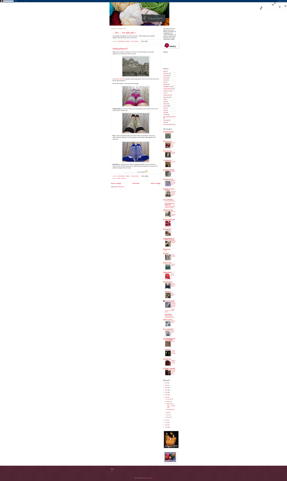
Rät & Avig (167, 249)
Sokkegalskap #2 (120, 48)
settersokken (166, 97)
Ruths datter (168, 262)
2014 (166, 397)
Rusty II (173, 341)
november (169, 399)
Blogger (150, 478)
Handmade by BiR (169, 301)
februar (168, 417)
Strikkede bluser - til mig (173, 362)
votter (164, 122)
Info (166, 250)
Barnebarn (165, 73)
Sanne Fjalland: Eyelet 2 (173, 285)
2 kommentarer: (135, 41)
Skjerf (164, 101)
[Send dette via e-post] (141, 41)
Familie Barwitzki (169, 131)
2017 (166, 390)
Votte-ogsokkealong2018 (169, 116)
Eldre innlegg (155, 183)
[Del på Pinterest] (147, 41)
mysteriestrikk (166, 95)
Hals (164, 82)
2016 (166, 392)
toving (164, 112)
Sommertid (168, 349)
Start (112, 471)
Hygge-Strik (168, 229)
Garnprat (165, 77)
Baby (164, 71)
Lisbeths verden (169, 179)
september (169, 403)
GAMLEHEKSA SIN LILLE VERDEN (170, 339)
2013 (166, 420)
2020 (166, 382)
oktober (168, 401)
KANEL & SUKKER (170, 368)
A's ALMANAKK (169, 329)
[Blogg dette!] (143, 41)
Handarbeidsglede (169, 170)
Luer (164, 93)
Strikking (123, 178)
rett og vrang (168, 141)
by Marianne (168, 160)
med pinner (168, 291)
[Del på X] (144, 41)
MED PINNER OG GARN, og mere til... (170, 239)
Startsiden (136, 183)
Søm (164, 108)
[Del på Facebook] (145, 41)
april (167, 412)
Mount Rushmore (120, 79)
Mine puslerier (168, 319)
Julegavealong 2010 (168, 88)
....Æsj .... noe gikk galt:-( (124, 32)
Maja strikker (168, 272)
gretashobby (168, 314)
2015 (166, 394)
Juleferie (173, 161)
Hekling (165, 84)
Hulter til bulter (169, 210)
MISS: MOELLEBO (170, 219)
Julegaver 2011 (167, 90)
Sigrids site (168, 359)
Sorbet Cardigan (173, 256)
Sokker (119, 178)
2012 (166, 422)
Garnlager (165, 75)
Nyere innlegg (116, 183)
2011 (166, 425)
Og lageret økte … (173, 294)
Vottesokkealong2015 (168, 124)
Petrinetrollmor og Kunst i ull (169, 204)
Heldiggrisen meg (167, 86)
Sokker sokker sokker (170, 201)
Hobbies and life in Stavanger (170, 189)
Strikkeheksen (168, 282)
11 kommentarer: (135, 176)
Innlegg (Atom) (120, 186)
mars (167, 414)
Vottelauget (166, 120)
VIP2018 (165, 114)
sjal (164, 99)
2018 (166, 387)
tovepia (167, 253)
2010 (166, 427)
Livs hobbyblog (169, 199)
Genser (165, 80)
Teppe (164, 110)
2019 (166, 385)
